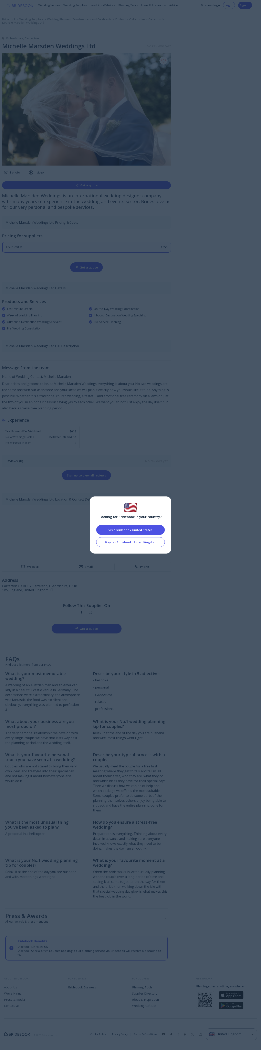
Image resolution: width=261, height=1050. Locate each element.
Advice (173, 5)
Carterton (32, 38)
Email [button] (89, 567)
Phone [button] (144, 567)
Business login (210, 5)
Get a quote (88, 185)
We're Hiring (13, 993)
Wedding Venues (49, 5)
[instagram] (90, 612)
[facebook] (81, 612)
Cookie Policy (98, 1034)
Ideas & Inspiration (153, 5)
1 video (39, 172)
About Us (10, 987)
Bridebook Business (82, 987)
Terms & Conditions (145, 1034)
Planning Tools (128, 5)
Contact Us (12, 1006)
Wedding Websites (103, 5)
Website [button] (33, 567)
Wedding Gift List (144, 1006)
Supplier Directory (144, 993)
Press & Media (14, 999)
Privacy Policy (120, 1034)
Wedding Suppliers (75, 5)
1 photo (15, 172)
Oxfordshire (15, 38)
